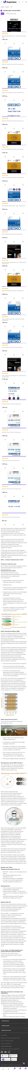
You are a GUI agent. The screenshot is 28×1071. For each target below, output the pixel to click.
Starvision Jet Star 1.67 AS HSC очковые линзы (11, 432)
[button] (1, 2)
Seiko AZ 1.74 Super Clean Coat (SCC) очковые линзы (13, 64)
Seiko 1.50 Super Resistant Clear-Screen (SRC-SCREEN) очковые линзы (13, 320)
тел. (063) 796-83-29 (6, 1046)
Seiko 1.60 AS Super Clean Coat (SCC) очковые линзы (13, 290)
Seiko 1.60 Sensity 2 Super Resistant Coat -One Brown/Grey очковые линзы (14, 263)
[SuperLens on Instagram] (9, 1052)
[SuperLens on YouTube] (5, 1052)
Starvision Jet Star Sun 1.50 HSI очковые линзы (11, 403)
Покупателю (5, 1021)
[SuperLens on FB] (2, 1052)
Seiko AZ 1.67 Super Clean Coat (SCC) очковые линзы (13, 92)
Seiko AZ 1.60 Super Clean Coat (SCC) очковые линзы (13, 120)
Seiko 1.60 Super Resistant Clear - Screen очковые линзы (13, 205)
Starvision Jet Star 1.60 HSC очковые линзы (11, 460)
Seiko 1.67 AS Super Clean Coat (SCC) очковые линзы (12, 177)
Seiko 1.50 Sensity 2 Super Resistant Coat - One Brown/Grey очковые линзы (14, 376)
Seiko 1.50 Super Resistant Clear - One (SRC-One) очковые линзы (13, 36)
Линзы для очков (11, 13)
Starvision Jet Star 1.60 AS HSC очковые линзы (11, 488)
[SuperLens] (9, 2)
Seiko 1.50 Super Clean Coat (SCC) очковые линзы (12, 347)
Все (2, 13)
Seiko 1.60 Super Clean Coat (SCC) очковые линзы (12, 234)
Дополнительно (6, 1030)
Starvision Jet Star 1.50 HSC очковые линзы (11, 517)
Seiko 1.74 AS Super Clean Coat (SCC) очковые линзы (12, 149)
